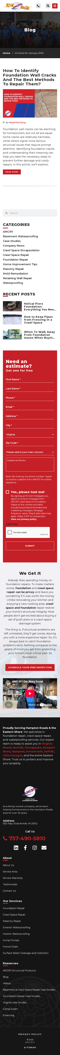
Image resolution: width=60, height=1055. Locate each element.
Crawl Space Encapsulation (21, 250)
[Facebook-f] (25, 847)
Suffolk (49, 751)
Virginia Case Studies (15, 1002)
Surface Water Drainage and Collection (25, 953)
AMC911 (8, 231)
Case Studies (12, 241)
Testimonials (10, 884)
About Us (8, 865)
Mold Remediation (15, 273)
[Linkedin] (16, 847)
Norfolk (18, 747)
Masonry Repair (13, 269)
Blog (5, 977)
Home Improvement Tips (20, 264)
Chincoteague (12, 755)
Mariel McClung (17, 122)
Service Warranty (13, 878)
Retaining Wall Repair (17, 278)
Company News (13, 245)
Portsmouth (34, 751)
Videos (6, 983)
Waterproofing (13, 283)
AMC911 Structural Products (19, 970)
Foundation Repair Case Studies (21, 996)
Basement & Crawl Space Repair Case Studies (29, 989)
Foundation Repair (15, 259)
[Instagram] (34, 847)
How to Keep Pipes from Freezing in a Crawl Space (38, 319)
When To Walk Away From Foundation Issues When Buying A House (39, 336)
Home (6, 53)
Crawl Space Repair (16, 255)
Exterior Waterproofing (16, 927)
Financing (8, 1015)
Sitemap (30, 1047)
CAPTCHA (12, 524)
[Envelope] (44, 847)
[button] (48, 5)
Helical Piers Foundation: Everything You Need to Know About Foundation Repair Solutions (40, 311)
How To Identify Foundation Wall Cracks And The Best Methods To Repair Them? (29, 77)
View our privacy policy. (24, 519)
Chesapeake (33, 747)
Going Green (10, 1009)
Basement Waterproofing (20, 236)
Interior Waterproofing (16, 934)
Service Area (10, 871)
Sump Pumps (11, 940)
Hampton (18, 751)
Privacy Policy (30, 1034)
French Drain (10, 946)
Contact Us (9, 890)
